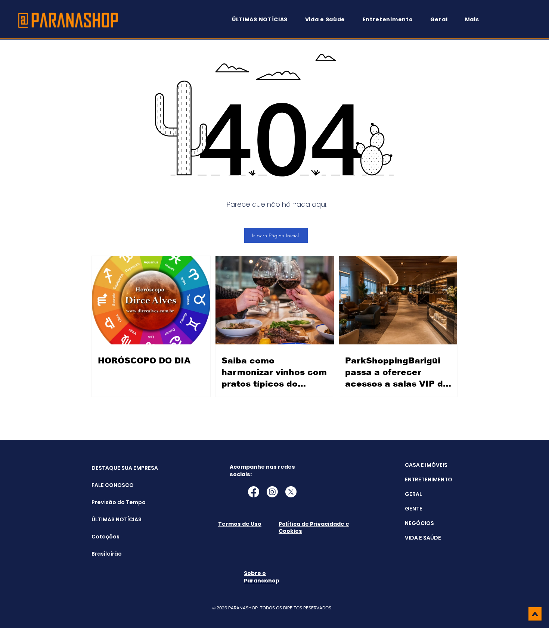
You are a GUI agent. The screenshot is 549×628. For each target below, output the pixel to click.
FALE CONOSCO (110, 485)
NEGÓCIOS (419, 523)
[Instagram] (272, 491)
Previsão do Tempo (110, 502)
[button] (475, 19)
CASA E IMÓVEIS (426, 465)
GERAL (413, 494)
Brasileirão (107, 553)
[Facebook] (253, 491)
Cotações (106, 536)
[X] (291, 491)
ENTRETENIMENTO (428, 479)
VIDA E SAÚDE (423, 537)
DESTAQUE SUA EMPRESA (110, 468)
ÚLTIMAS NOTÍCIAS (110, 519)
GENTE (413, 508)
